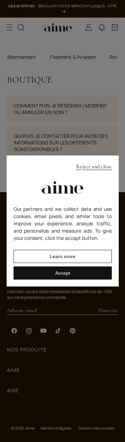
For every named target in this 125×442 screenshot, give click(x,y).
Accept (62, 273)
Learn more (62, 256)
